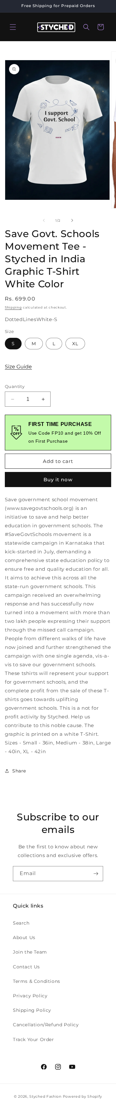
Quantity (14, 386)
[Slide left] (44, 220)
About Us (24, 937)
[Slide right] (72, 220)
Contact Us (26, 967)
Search (21, 923)
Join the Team (30, 952)
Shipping (13, 307)
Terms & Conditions (36, 981)
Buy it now (58, 479)
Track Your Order (33, 1039)
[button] (13, 27)
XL (75, 343)
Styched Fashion (45, 1096)
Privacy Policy (30, 996)
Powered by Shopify (82, 1096)
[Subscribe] (96, 873)
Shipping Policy (32, 1010)
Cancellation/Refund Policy (46, 1025)
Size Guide (18, 367)
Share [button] (19, 771)
